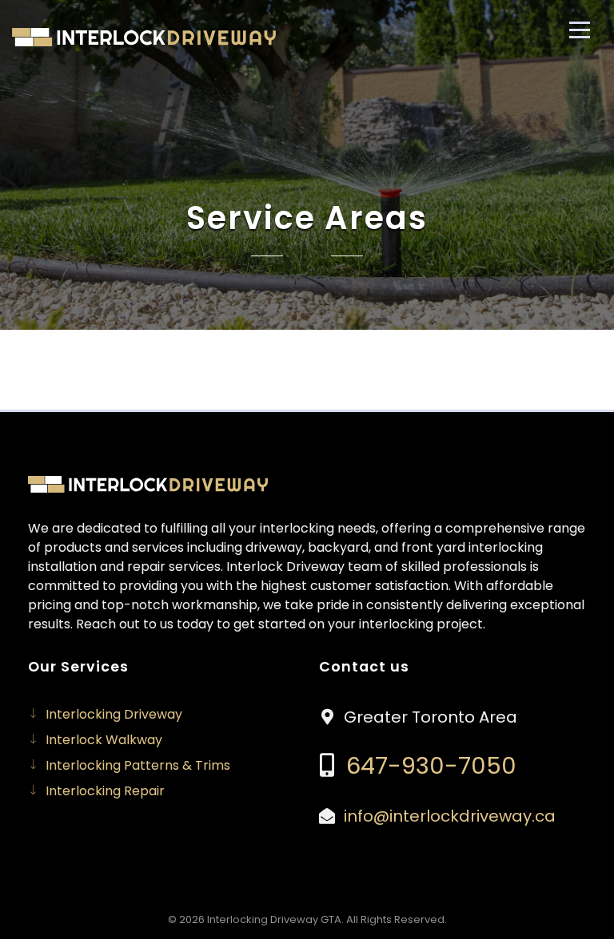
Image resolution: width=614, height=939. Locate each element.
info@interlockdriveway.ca (450, 816)
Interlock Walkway (104, 740)
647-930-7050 (428, 766)
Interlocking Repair (105, 791)
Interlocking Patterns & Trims (138, 765)
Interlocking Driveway (114, 714)
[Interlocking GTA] (144, 37)
